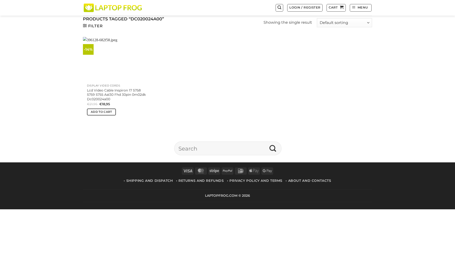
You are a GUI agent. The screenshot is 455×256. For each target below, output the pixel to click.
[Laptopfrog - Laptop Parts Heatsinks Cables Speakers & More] (113, 8)
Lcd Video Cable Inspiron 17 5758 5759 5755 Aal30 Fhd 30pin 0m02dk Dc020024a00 (116, 94)
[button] (279, 8)
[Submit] (273, 148)
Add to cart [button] (101, 112)
